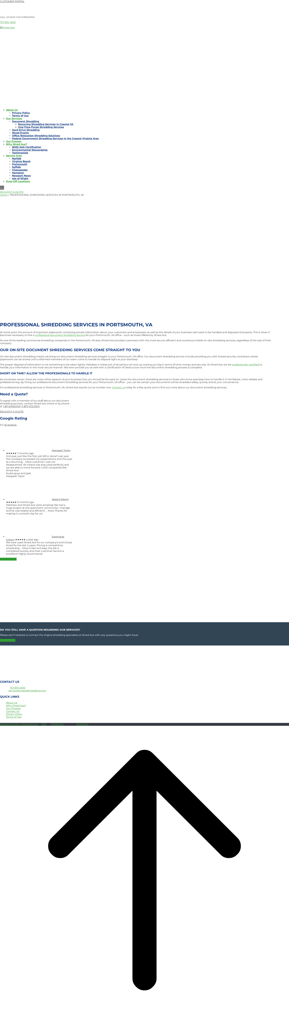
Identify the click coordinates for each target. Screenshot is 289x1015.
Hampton (18, 172)
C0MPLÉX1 (57, 724)
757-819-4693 (8, 22)
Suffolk (16, 167)
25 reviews (10, 424)
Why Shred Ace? (16, 144)
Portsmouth (19, 164)
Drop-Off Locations (18, 181)
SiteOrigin (82, 724)
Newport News (21, 175)
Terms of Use (20, 115)
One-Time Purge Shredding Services (41, 127)
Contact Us (12, 711)
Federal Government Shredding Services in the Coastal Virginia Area (55, 138)
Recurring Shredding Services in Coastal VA (45, 124)
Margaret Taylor (61, 450)
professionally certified (245, 364)
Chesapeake (20, 170)
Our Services (14, 118)
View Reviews (8, 559)
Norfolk (16, 158)
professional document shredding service (60, 335)
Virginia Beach (21, 161)
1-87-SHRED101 (12, 406)
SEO (44, 724)
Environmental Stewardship (30, 150)
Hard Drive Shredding (26, 130)
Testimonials (20, 152)
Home (4, 194)
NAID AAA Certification (26, 147)
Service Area (14, 155)
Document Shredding (25, 121)
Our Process (14, 141)
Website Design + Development (19, 724)
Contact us (118, 387)
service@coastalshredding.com (27, 690)
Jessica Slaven (60, 499)
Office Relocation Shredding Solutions (36, 135)
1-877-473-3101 (30, 406)
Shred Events (20, 132)
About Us (12, 110)
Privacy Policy (21, 112)
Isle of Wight (20, 178)
